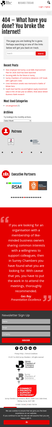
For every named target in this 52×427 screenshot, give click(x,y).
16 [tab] (38, 197)
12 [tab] (31, 197)
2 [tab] (12, 152)
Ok (27, 422)
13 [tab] (33, 197)
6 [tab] (20, 197)
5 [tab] (41, 152)
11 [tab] (29, 197)
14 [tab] (35, 197)
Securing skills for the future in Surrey (20, 75)
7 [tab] (22, 197)
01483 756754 (32, 404)
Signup (47, 7)
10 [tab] (27, 197)
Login (41, 7)
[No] (49, 417)
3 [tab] (21, 152)
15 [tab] (36, 197)
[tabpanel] (13, 141)
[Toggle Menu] (49, 13)
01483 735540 (27, 3)
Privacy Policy (19, 354)
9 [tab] (26, 197)
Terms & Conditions (31, 354)
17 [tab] (40, 197)
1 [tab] (2, 152)
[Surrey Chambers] (6, 7)
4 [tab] (31, 152)
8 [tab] (24, 197)
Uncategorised (11, 105)
